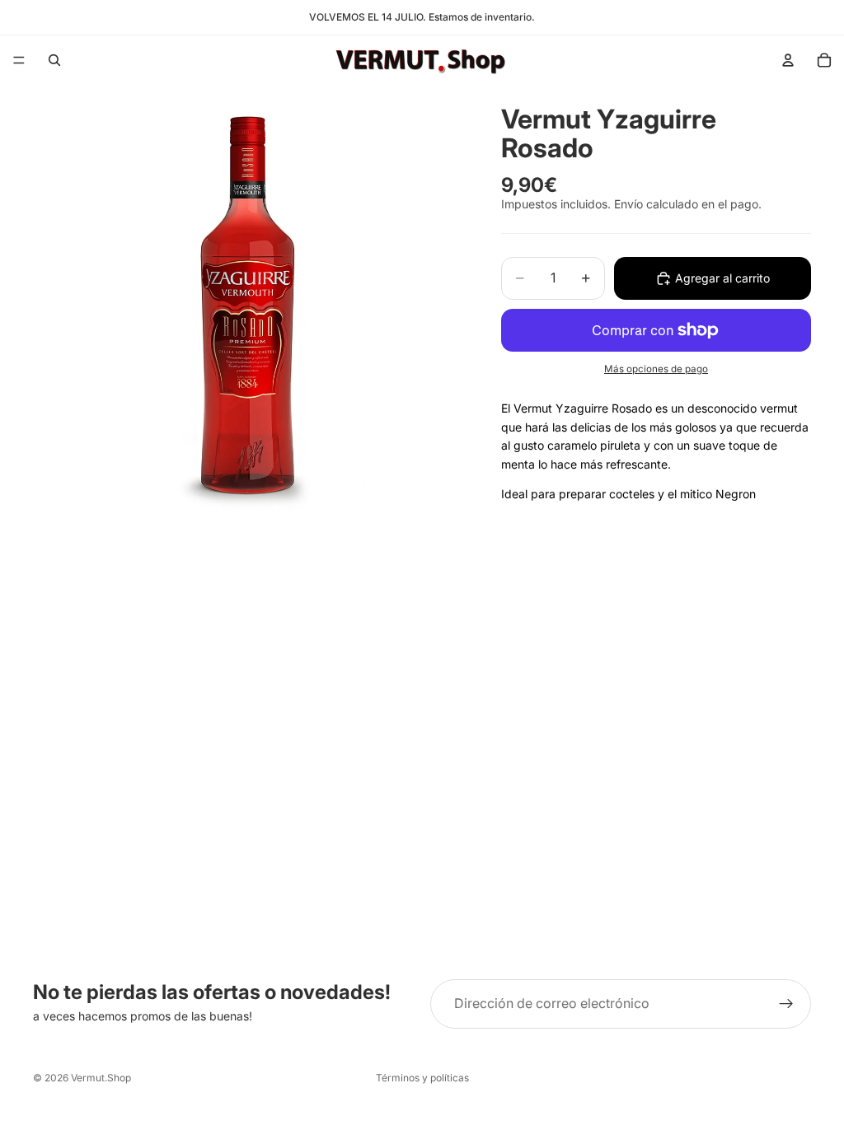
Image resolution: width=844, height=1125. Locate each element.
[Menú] (19, 60)
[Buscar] (54, 60)
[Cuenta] (788, 60)
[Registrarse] (786, 1004)
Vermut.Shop (101, 1077)
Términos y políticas (422, 1077)
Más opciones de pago (656, 369)
